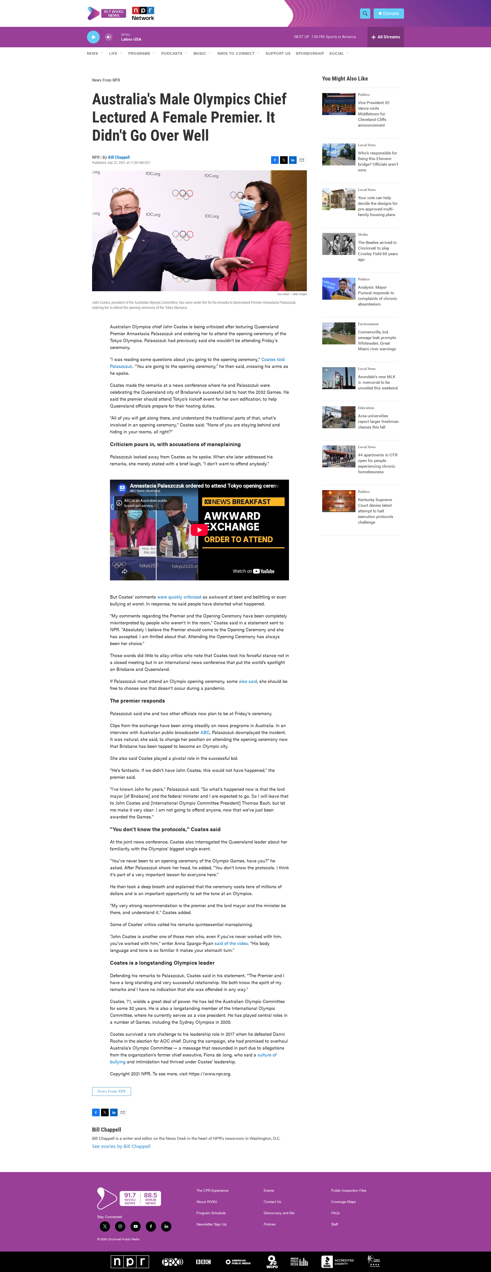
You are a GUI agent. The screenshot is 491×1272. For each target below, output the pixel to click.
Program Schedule (211, 1213)
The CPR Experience (212, 1190)
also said (248, 681)
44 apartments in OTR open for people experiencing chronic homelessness (377, 463)
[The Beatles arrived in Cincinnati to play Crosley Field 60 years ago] (338, 244)
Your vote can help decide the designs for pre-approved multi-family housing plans (378, 206)
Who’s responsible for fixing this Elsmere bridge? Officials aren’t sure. (378, 161)
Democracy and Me (279, 1213)
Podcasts (172, 53)
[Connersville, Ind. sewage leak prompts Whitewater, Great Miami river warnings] (338, 333)
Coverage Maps (343, 1202)
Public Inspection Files (348, 1190)
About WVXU (206, 1202)
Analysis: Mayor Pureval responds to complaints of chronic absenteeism (377, 295)
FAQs (335, 1213)
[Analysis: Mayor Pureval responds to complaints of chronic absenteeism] (338, 289)
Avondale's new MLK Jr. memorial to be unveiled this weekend (378, 382)
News (92, 53)
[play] (93, 37)
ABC (205, 732)
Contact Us (272, 1202)
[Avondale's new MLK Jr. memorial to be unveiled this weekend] (338, 378)
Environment (368, 324)
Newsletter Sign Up (211, 1224)
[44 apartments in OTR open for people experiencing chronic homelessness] (338, 456)
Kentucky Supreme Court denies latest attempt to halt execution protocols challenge (375, 511)
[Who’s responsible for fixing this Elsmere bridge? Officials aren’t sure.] (338, 154)
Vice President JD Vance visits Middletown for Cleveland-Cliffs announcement (373, 113)
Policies (270, 1224)
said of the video (231, 943)
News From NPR (106, 80)
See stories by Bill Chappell (121, 1146)
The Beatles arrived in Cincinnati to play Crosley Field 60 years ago (378, 250)
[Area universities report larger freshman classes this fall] (338, 417)
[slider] (117, 37)
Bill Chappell (119, 157)
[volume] (108, 37)
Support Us (278, 53)
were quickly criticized (179, 596)
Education (366, 408)
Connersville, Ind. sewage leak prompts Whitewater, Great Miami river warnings (377, 340)
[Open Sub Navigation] (102, 53)
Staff (334, 1224)
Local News (367, 145)
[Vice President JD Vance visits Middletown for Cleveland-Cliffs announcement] (338, 104)
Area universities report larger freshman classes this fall (378, 421)
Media (363, 235)
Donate (391, 13)
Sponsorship (310, 53)
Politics (364, 95)
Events (269, 1190)
